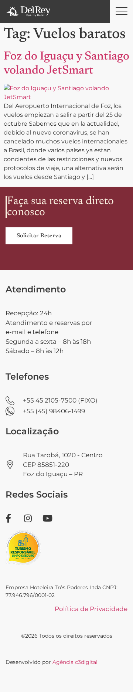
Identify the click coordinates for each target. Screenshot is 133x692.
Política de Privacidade (91, 609)
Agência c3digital (75, 662)
